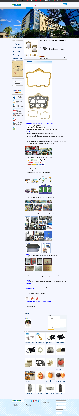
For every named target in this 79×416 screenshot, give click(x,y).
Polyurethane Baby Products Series (17, 58)
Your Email (57, 402)
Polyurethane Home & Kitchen (16, 44)
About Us (22, 8)
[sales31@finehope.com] (26, 318)
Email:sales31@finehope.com (46, 402)
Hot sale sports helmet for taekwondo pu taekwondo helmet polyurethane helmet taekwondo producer (19, 110)
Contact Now (18, 92)
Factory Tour (36, 8)
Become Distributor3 (15, 405)
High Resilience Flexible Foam (16, 51)
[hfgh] (15, 90)
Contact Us (43, 8)
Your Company (58, 405)
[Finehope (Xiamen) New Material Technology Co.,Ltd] (18, 4)
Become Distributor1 (28, 407)
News (50, 8)
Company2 (14, 407)
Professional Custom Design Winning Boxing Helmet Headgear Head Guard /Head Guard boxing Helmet (19, 97)
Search (64, 4)
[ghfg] (16, 90)
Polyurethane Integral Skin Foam (17, 55)
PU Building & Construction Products (17, 47)
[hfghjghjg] (20, 90)
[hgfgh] (13, 90)
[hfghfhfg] (18, 90)
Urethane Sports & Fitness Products (17, 43)
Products (29, 8)
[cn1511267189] (27, 318)
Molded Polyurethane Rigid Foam (21, 38)
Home (15, 8)
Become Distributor (28, 405)
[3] (39, 23)
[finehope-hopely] (25, 318)
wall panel (27, 313)
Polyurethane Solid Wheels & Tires (17, 54)
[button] (78, 24)
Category (15, 38)
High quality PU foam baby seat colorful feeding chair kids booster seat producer (19, 128)
